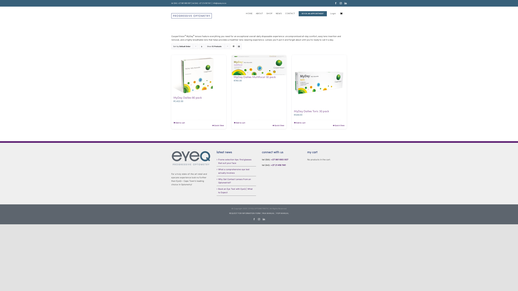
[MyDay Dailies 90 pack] (198, 75)
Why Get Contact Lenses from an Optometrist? (234, 181)
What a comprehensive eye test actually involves (234, 171)
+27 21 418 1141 (278, 165)
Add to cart (180, 123)
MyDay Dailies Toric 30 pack (311, 111)
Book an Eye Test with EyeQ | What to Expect (235, 191)
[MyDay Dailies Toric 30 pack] (319, 82)
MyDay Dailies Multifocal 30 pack (255, 77)
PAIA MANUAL (268, 213)
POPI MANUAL (282, 213)
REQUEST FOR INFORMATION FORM (244, 213)
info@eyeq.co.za (219, 3)
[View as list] (239, 46)
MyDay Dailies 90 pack (187, 98)
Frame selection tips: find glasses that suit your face (235, 161)
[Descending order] (201, 46)
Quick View (219, 125)
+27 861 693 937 (279, 159)
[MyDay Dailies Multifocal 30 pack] (259, 65)
